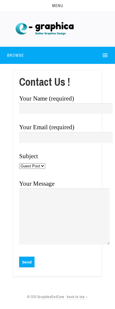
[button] (57, 5)
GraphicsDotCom (50, 297)
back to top (76, 297)
